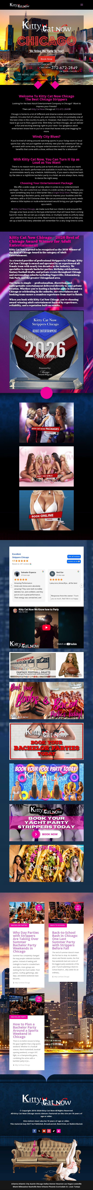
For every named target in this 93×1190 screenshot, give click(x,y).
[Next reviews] (82, 586)
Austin (33, 1184)
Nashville (33, 1187)
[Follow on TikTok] (54, 1131)
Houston (59, 1184)
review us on (73, 561)
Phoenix (52, 1187)
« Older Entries (15, 1075)
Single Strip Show (61, 192)
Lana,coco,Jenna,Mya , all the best (63, 583)
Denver (52, 1184)
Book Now (46, 59)
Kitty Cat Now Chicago (24, 209)
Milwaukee (23, 1187)
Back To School (57, 925)
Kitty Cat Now (38, 109)
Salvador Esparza (28, 572)
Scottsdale (61, 1187)
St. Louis (69, 1187)
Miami (15, 1187)
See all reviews (74, 556)
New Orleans (42, 1187)
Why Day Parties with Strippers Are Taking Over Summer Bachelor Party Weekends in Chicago (26, 942)
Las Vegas (68, 1184)
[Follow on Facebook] (34, 1131)
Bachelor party (18, 1017)
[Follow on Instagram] (49, 1131)
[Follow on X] (39, 1131)
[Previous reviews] (11, 586)
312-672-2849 (62, 109)
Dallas (46, 1184)
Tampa (77, 1187)
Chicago (39, 1184)
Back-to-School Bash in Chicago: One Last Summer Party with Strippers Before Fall (65, 940)
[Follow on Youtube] (44, 1131)
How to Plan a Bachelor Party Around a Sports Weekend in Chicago (25, 1030)
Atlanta (14, 1184)
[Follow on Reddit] (59, 1131)
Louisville (77, 1184)
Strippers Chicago (20, 557)
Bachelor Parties (19, 925)
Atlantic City (24, 1184)
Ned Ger (59, 572)
